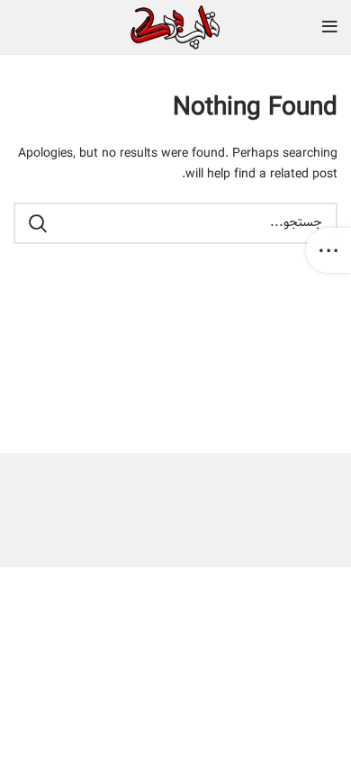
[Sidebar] (328, 250)
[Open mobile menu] (329, 27)
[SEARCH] (37, 223)
